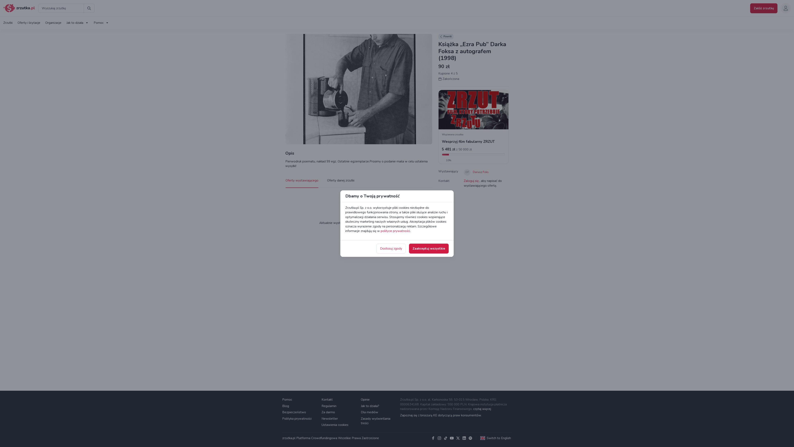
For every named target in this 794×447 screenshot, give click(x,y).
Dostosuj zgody (391, 248)
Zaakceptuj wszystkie (429, 248)
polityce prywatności (395, 231)
